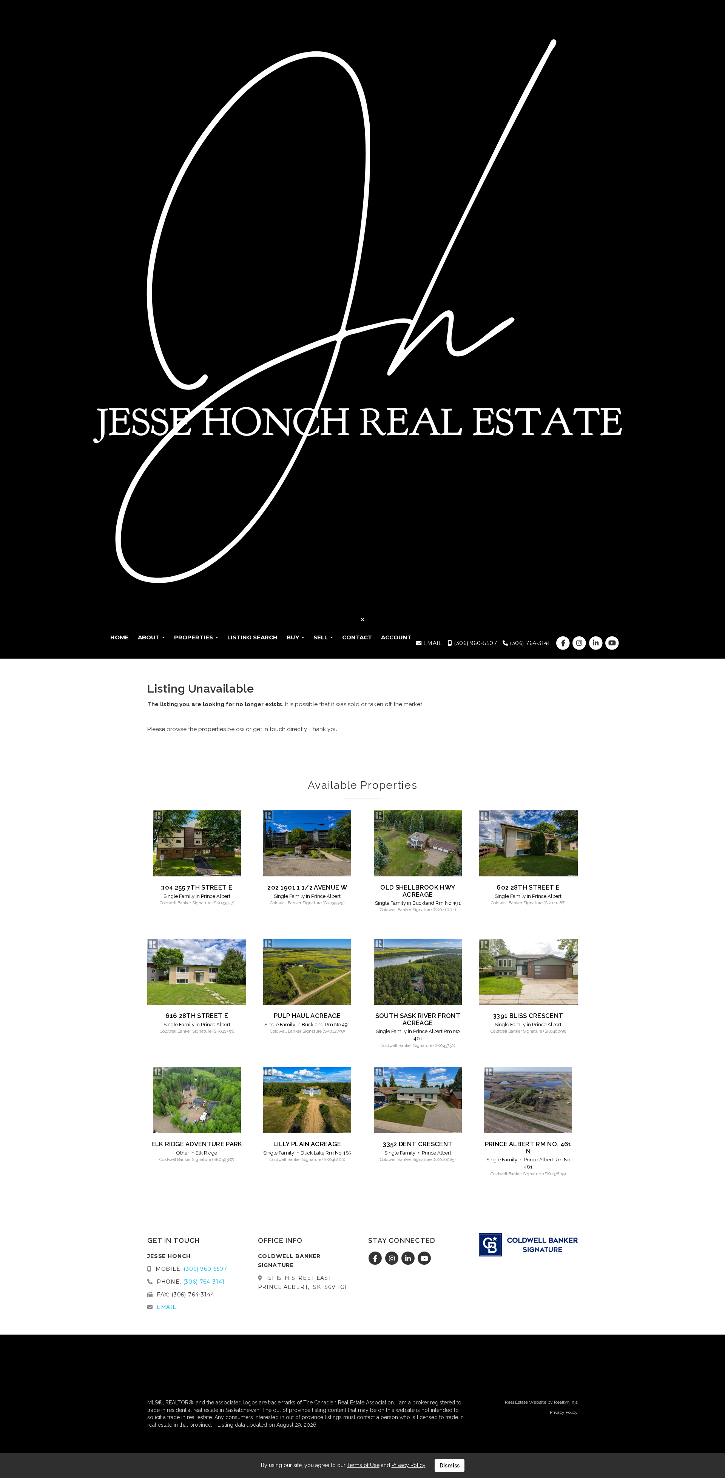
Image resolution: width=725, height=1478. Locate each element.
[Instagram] (580, 643)
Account (396, 637)
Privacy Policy (564, 1412)
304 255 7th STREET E (196, 887)
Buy (294, 637)
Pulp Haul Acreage (307, 1015)
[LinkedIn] (596, 643)
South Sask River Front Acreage (417, 1019)
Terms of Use (363, 1465)
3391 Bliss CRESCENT (528, 1015)
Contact (357, 637)
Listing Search (252, 637)
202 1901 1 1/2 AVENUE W (307, 887)
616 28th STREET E (196, 1015)
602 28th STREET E (528, 887)
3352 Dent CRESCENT (417, 1144)
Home (119, 637)
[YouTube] (612, 643)
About (149, 637)
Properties (194, 637)
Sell (321, 637)
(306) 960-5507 (474, 643)
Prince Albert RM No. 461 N (528, 1147)
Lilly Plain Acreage (307, 1144)
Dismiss (450, 1466)
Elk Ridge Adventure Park (196, 1144)
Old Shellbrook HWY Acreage (417, 891)
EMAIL (431, 643)
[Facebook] (564, 643)
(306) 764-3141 (529, 643)
